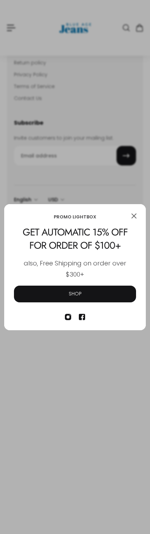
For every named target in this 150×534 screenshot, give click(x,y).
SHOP (75, 293)
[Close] (134, 216)
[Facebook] (81, 317)
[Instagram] (68, 317)
